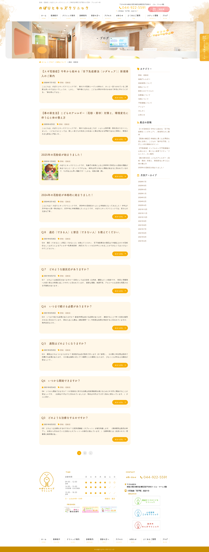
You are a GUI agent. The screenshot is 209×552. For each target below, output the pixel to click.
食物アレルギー (144, 79)
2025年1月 (142, 193)
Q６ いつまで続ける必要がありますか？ (66, 306)
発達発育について (145, 83)
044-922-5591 (134, 7)
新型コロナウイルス (146, 91)
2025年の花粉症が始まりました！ (62, 154)
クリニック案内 (68, 17)
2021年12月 (142, 209)
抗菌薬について (144, 95)
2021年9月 (142, 221)
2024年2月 (142, 201)
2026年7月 (142, 181)
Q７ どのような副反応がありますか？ (65, 269)
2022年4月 (142, 205)
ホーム (43, 17)
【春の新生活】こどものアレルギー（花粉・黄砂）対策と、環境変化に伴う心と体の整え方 (154, 161)
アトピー (141, 107)
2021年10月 (142, 217)
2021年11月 (142, 213)
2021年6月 (142, 233)
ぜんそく (141, 111)
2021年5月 (142, 237)
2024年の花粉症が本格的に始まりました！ (67, 195)
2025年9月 (142, 185)
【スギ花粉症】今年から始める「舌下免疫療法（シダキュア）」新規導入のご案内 (154, 132)
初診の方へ (95, 17)
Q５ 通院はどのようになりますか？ (64, 343)
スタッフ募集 (152, 17)
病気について (61, 62)
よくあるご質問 (133, 17)
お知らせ (119, 17)
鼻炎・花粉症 (65, 82)
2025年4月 (142, 189)
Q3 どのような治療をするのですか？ (64, 417)
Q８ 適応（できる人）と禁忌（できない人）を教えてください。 (81, 232)
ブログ (165, 17)
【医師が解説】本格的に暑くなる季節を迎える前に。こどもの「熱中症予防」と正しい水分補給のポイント (154, 141)
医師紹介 (54, 17)
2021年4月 (142, 241)
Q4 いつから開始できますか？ (60, 380)
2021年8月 (142, 225)
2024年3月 (142, 197)
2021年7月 (142, 229)
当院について (143, 99)
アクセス (108, 17)
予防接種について (145, 103)
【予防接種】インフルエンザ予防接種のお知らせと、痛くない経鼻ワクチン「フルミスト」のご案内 (154, 151)
